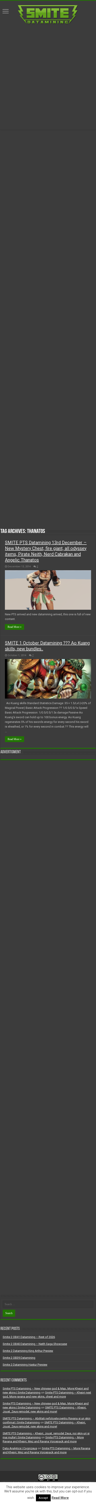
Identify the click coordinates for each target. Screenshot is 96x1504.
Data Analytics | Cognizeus (20, 1448)
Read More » (14, 626)
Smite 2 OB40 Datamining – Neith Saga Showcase (35, 1344)
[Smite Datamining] (48, 14)
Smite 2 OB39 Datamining (19, 1357)
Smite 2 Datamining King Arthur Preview (28, 1350)
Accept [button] (43, 1498)
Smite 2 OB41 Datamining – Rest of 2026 (29, 1337)
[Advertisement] (48, 77)
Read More (60, 1498)
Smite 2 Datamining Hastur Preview (25, 1364)
